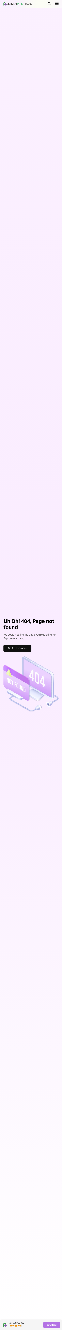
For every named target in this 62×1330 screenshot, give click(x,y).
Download (52, 1325)
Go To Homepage (17, 648)
